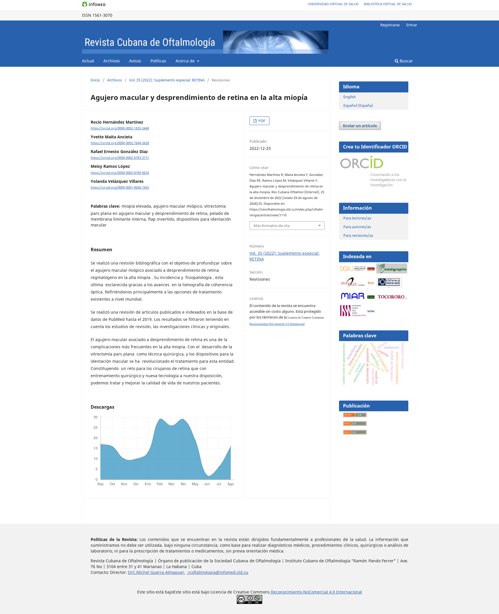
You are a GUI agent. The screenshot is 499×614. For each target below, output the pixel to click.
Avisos (135, 61)
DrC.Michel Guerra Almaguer (156, 572)
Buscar (406, 61)
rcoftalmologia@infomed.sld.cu (217, 572)
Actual (88, 61)
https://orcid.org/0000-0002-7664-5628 (120, 143)
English (349, 96)
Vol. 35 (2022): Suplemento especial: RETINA (166, 80)
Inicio (95, 80)
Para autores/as (357, 226)
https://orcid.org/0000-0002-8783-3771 (120, 158)
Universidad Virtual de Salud (333, 4)
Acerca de (186, 61)
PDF (261, 120)
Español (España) (358, 105)
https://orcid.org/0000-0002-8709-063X (120, 173)
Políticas (158, 61)
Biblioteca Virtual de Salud (388, 4)
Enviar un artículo (360, 125)
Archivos (111, 61)
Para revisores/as (358, 235)
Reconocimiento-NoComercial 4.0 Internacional (277, 323)
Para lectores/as (357, 218)
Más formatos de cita (272, 225)
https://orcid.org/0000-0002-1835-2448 (120, 128)
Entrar (411, 24)
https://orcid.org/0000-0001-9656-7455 (120, 187)
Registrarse (390, 24)
